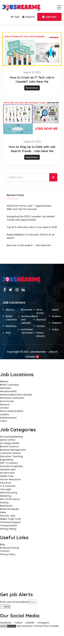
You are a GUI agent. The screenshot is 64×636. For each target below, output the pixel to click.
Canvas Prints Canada (46, 626)
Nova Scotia (40, 311)
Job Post (50, 17)
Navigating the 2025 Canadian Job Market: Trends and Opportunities (31, 218)
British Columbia (11, 318)
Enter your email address (14, 602)
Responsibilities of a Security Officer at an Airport (31, 236)
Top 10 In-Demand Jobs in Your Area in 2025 (32, 227)
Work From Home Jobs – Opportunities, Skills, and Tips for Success (29, 207)
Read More (32, 88)
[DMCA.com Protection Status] (8, 626)
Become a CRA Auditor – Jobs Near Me (29, 245)
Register (30, 16)
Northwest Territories (27, 331)
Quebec (56, 316)
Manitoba (11, 326)
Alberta (10, 309)
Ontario (40, 326)
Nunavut (41, 319)
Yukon (55, 329)
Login (17, 16)
